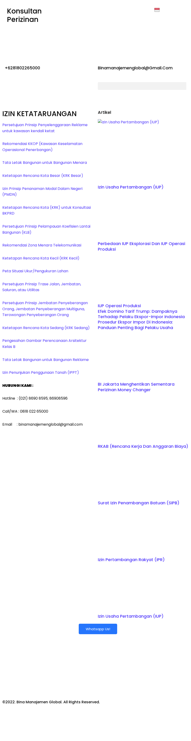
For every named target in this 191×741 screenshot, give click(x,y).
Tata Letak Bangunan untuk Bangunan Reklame (45, 359)
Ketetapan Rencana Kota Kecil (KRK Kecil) (40, 258)
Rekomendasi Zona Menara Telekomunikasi (41, 245)
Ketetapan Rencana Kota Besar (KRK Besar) (42, 175)
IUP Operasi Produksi (119, 306)
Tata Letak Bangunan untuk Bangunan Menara (44, 162)
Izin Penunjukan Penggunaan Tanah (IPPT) (40, 372)
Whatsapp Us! (98, 628)
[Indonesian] (158, 10)
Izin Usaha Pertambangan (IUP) (131, 187)
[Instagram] (95, 40)
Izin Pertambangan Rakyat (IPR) (131, 559)
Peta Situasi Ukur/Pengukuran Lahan (35, 271)
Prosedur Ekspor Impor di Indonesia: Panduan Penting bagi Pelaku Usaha (135, 324)
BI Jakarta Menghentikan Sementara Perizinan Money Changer (136, 386)
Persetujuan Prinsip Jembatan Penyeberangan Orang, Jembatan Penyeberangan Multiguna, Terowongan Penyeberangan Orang (45, 308)
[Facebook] (95, 8)
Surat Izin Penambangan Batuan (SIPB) (138, 503)
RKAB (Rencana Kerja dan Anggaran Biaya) (143, 446)
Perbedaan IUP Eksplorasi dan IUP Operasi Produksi (141, 246)
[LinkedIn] (95, 29)
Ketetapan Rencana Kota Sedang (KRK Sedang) (46, 327)
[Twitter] (95, 18)
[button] (142, 86)
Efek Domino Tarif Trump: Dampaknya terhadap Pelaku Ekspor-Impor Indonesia (141, 314)
